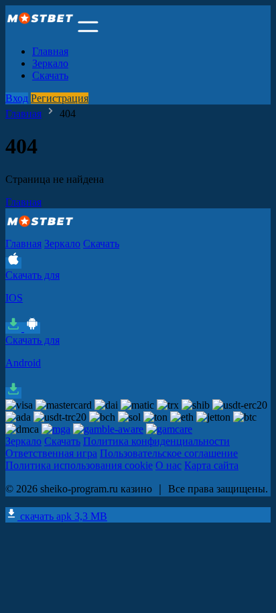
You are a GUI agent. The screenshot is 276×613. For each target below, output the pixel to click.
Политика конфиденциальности (156, 441)
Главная (50, 51)
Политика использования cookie (79, 465)
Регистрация (59, 98)
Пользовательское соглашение (169, 453)
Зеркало (50, 63)
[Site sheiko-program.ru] (40, 28)
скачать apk (62, 516)
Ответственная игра (51, 453)
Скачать (50, 75)
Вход (16, 98)
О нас (168, 465)
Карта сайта (211, 465)
